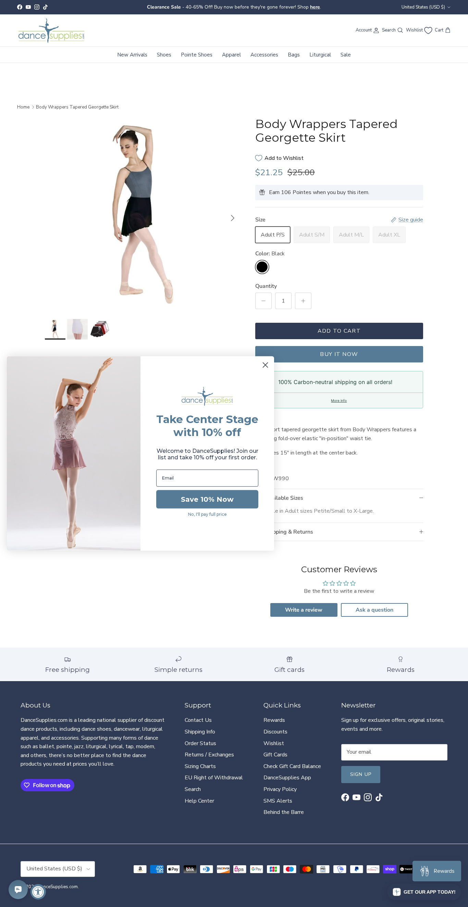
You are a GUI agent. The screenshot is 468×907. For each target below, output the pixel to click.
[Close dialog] (265, 365)
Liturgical (320, 54)
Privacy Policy (280, 789)
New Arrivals (132, 54)
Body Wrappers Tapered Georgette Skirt (77, 107)
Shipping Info (200, 732)
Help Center (199, 801)
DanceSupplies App (287, 777)
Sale (346, 54)
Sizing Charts (200, 766)
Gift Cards (275, 754)
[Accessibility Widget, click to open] (38, 891)
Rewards (274, 720)
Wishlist (273, 743)
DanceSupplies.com (58, 887)
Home (23, 107)
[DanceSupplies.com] (51, 30)
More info (339, 400)
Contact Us (198, 720)
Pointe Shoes (196, 54)
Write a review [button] (303, 610)
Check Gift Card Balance (292, 766)
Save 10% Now (207, 499)
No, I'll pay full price (207, 514)
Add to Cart (339, 331)
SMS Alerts (277, 801)
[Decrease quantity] (263, 301)
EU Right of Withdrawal (214, 777)
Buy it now (339, 354)
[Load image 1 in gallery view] (142, 214)
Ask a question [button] (374, 610)
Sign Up (360, 774)
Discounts (275, 732)
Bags (294, 54)
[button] (424, 892)
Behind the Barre (283, 812)
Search (193, 789)
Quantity (266, 286)
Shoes (164, 54)
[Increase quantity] (303, 301)
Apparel (231, 54)
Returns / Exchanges (209, 754)
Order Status (200, 743)
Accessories (264, 54)
